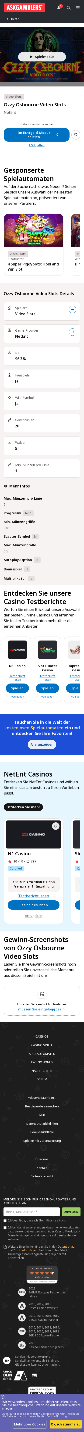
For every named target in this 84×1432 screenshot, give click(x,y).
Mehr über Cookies (29, 1424)
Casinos (42, 1036)
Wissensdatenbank (42, 1097)
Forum (42, 1079)
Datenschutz (66, 1247)
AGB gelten (36, 145)
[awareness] (15, 1375)
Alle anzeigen (42, 744)
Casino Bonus (42, 1062)
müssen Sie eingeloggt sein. (42, 1009)
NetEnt (21, 336)
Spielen (17, 688)
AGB (42, 1115)
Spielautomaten (42, 1053)
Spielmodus (45, 56)
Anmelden (71, 1212)
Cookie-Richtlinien (25, 1250)
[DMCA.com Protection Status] (42, 1391)
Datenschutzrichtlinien (42, 1123)
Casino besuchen (33, 905)
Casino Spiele (42, 1045)
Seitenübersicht (42, 1176)
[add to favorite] (56, 826)
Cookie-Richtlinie (42, 1132)
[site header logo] (24, 7)
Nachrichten (42, 1070)
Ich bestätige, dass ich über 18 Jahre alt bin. (37, 1220)
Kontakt (42, 1167)
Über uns (42, 1159)
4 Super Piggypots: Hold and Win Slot (33, 266)
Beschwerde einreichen (42, 1106)
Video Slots (25, 313)
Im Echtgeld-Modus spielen (34, 134)
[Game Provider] (72, 332)
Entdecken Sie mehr (23, 807)
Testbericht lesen (17, 678)
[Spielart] (72, 309)
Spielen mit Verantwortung (42, 1140)
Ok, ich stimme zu (65, 1424)
